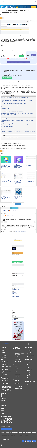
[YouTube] (33, 441)
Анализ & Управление (18, 348)
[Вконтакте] (25, 441)
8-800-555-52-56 (5, 424)
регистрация (17, 231)
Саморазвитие (18, 361)
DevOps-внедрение (6, 381)
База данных (5, 369)
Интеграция (4, 372)
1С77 (28, 377)
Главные (4, 350)
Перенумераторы (15, 289)
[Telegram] (23, 441)
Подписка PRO (5, 361)
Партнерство (17, 374)
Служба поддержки (6, 416)
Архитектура (17, 359)
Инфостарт (17, 146)
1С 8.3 (13, 299)
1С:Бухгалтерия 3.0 (15, 302)
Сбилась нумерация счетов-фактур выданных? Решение (14, 11)
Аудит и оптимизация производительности (6, 387)
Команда (16, 356)
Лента (3, 352)
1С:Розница (29, 369)
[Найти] (35, 344)
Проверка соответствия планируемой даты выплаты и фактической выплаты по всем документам (18, 123)
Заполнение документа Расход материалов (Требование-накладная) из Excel (14, 105)
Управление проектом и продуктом (19, 354)
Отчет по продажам (4, 106)
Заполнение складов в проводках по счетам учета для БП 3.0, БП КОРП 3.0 (14, 97)
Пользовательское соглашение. (7, 435)
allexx (4, 224)
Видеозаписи (5, 395)
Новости (4, 349)
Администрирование (6, 371)
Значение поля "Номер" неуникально (21, 148)
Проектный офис (31, 381)
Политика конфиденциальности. (21, 435)
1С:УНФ (28, 365)
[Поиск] (4, 2)
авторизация (23, 231)
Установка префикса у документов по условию (18, 197)
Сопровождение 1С (19, 364)
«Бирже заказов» (12, 67)
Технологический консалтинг (5, 384)
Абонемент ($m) (15, 319)
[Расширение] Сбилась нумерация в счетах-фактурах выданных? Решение (14, 111)
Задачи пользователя (6, 366)
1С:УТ (28, 367)
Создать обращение (6, 428)
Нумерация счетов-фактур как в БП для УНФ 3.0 (5, 197)
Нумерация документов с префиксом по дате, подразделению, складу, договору (5, 166)
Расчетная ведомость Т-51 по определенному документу (11, 128)
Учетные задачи (5, 364)
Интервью (4, 353)
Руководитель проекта (30, 353)
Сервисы (16, 369)
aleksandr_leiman (6, 210)
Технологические (18, 388)
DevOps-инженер (30, 355)
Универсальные (30, 374)
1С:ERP (28, 362)
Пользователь (14, 293)
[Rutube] (35, 441)
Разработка (4, 367)
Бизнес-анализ (18, 350)
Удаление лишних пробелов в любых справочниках (10, 137)
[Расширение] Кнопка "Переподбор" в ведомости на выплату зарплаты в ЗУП (14, 124)
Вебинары (17, 376)
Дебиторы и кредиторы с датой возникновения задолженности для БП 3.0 (14, 103)
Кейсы (16, 373)
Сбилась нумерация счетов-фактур (8, 148)
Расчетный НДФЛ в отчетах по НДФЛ (8, 126)
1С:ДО (28, 372)
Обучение (29, 347)
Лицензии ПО (17, 383)
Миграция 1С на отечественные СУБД (6, 390)
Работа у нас (3, 411)
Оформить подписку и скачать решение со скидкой (18, 62)
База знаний (5, 359)
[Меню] (2, 2)
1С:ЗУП (28, 370)
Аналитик (29, 350)
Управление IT (18, 357)
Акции (16, 366)
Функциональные (5, 363)
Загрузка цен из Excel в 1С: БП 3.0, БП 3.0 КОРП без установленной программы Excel (16, 98)
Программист (30, 349)
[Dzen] (30, 441)
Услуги (16, 371)
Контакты (3, 413)
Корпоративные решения (19, 379)
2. (1, 215)
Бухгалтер (14, 292)
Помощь (2, 410)
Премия (4, 357)
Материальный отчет (5, 108)
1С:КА (28, 364)
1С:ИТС (16, 368)
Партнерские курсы (31, 356)
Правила (2, 408)
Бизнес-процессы (18, 351)
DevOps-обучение (6, 378)
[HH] (28, 441)
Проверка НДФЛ (4, 118)
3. (1, 224)
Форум (4, 398)
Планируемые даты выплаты (6, 129)
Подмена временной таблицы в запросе (8, 138)
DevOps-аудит (5, 380)
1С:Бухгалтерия (30, 360)
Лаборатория (5, 377)
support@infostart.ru (5, 426)
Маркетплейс (30, 359)
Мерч (3, 400)
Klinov (4, 215)
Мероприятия (5, 393)
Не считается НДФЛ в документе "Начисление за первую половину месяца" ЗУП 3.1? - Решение (18, 131)
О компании (4, 403)
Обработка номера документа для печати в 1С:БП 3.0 (30, 181)
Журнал (4, 347)
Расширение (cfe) (15, 296)
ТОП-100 (4, 355)
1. (1, 210)
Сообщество (5, 374)
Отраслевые (17, 384)
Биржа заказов (6, 396)
